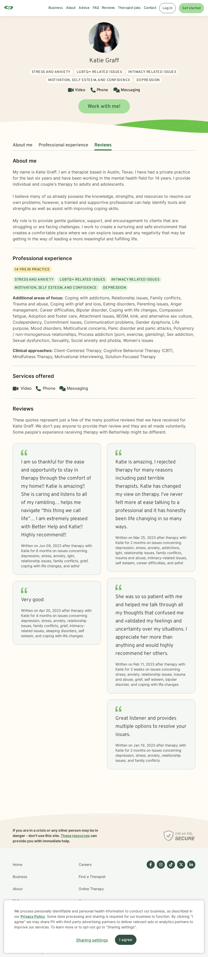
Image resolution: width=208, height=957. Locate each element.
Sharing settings (92, 940)
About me (22, 145)
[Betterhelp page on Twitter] (180, 895)
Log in (167, 8)
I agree (125, 940)
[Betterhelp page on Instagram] (160, 895)
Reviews (103, 145)
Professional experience (63, 145)
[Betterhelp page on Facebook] (150, 895)
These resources (75, 835)
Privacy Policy (33, 916)
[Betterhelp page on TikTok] (170, 895)
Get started (191, 8)
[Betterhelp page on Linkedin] (190, 895)
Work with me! (104, 106)
